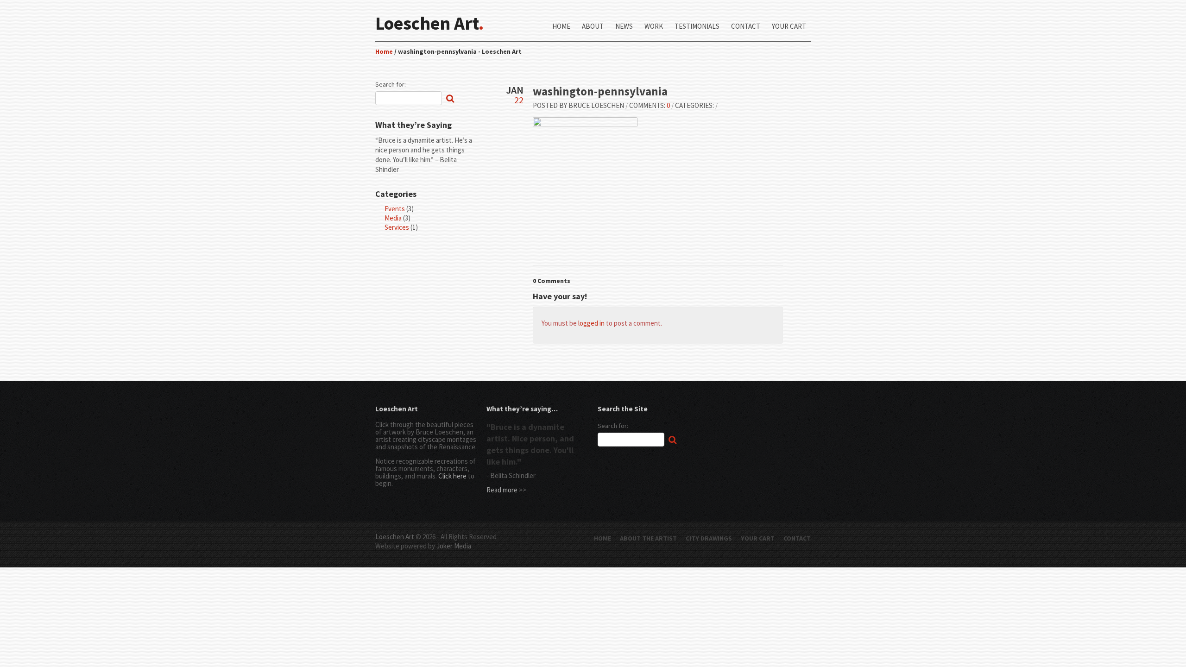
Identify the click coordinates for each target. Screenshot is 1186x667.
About (593, 26)
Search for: (390, 84)
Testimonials (697, 26)
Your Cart (789, 26)
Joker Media (453, 545)
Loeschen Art (394, 536)
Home (561, 26)
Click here (452, 476)
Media (393, 218)
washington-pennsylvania (600, 91)
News (624, 26)
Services (397, 227)
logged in (591, 323)
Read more (501, 489)
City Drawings (709, 538)
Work (653, 26)
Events (395, 208)
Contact (745, 26)
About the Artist (648, 538)
